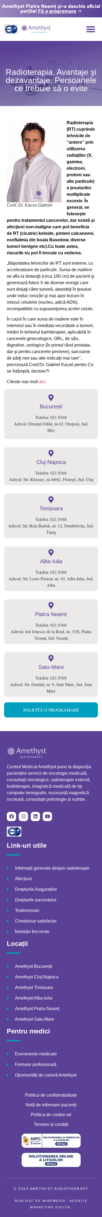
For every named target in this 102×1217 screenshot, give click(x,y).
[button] (91, 29)
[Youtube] (47, 816)
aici (42, 381)
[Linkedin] (35, 816)
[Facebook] (11, 816)
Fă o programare (57, 11)
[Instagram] (23, 816)
